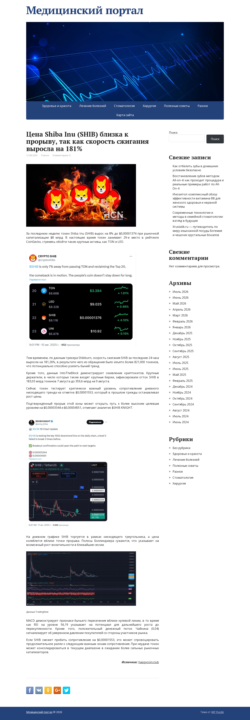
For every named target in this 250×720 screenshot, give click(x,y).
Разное (203, 106)
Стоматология (124, 106)
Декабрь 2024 (182, 387)
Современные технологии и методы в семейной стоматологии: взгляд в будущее (198, 217)
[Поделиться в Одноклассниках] (48, 690)
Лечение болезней (92, 106)
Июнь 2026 (181, 298)
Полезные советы (177, 106)
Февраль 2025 (183, 381)
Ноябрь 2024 (182, 392)
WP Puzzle (217, 712)
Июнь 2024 (181, 422)
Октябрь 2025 (182, 345)
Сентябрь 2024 (183, 404)
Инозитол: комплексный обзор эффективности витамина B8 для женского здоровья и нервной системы (196, 200)
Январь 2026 (182, 327)
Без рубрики (181, 448)
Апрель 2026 (182, 309)
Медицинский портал (84, 10)
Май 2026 (179, 303)
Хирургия (149, 106)
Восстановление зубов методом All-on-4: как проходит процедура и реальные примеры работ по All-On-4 (198, 182)
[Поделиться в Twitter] (66, 690)
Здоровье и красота (56, 106)
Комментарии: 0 (61, 155)
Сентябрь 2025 (183, 351)
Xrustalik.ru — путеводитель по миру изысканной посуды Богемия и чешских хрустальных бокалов (197, 231)
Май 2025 (179, 375)
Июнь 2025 (181, 369)
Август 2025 (181, 357)
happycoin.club (148, 662)
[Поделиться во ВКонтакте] (39, 690)
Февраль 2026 (183, 321)
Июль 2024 (180, 416)
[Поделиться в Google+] (57, 690)
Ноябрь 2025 (182, 339)
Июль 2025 (180, 363)
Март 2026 (180, 315)
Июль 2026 (180, 292)
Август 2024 (181, 410)
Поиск (173, 133)
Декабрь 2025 (182, 333)
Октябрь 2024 (182, 398)
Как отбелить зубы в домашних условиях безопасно (195, 168)
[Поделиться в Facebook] (29, 690)
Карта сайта (125, 115)
